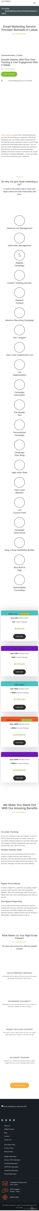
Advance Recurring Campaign (19, 320)
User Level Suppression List (19, 355)
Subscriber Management (19, 245)
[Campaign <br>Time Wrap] (19, 445)
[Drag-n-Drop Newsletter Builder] (19, 542)
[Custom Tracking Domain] (19, 275)
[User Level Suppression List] (19, 347)
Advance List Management (19, 228)
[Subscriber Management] (19, 238)
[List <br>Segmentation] (19, 364)
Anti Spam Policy (9, 1144)
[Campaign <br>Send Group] (19, 522)
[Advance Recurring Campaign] (19, 313)
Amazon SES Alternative (12, 1160)
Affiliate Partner (9, 1129)
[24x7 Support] (19, 330)
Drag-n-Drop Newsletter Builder (19, 550)
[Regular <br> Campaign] (19, 255)
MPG (35, 1209)
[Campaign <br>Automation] (19, 385)
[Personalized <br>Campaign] (19, 425)
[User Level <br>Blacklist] (19, 482)
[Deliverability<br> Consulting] (19, 580)
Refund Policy (8, 1151)
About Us (7, 1126)
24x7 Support (19, 337)
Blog (5, 1133)
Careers (7, 1136)
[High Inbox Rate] (19, 465)
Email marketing (6, 135)
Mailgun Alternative (10, 1156)
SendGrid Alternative (11, 1163)
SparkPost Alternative (11, 1170)
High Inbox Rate (19, 472)
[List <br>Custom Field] (19, 502)
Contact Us (8, 1140)
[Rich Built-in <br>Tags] (19, 560)
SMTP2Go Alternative (11, 1167)
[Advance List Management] (19, 220)
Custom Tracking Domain (19, 283)
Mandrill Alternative (10, 1174)
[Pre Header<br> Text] (19, 405)
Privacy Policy (9, 1148)
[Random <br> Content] (19, 292)
